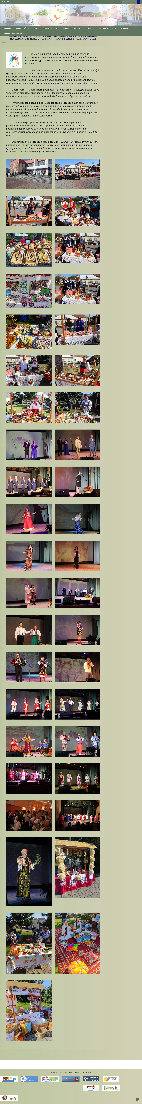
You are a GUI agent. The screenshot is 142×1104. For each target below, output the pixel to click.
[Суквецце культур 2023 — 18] (77, 519)
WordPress (63, 1072)
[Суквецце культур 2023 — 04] (29, 211)
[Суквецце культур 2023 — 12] (77, 407)
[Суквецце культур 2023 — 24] (77, 630)
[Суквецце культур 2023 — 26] (77, 667)
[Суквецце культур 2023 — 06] (77, 248)
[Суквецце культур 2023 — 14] (77, 444)
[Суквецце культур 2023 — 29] (29, 741)
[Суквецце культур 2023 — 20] (77, 556)
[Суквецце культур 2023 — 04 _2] (77, 943)
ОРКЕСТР (89, 28)
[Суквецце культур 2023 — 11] (29, 407)
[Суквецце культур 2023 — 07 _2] (29, 331)
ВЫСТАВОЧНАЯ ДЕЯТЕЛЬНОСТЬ (45, 28)
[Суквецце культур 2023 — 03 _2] (29, 943)
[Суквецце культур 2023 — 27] (29, 704)
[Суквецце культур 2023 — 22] (77, 593)
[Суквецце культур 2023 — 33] (29, 815)
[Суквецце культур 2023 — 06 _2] (29, 290)
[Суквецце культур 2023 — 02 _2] (77, 868)
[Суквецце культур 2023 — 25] (29, 667)
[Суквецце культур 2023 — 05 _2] (29, 250)
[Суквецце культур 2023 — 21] (29, 593)
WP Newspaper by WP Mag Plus (80, 1072)
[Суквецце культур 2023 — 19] (29, 556)
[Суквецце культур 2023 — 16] (77, 482)
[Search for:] (129, 2)
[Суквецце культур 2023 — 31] (29, 778)
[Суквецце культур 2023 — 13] (29, 444)
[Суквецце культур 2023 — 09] (29, 370)
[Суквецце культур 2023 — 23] (29, 630)
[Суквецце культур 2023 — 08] (77, 329)
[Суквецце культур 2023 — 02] (29, 174)
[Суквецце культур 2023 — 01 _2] (29, 1010)
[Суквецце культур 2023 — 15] (29, 482)
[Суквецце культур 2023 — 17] (29, 519)
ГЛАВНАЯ (7, 28)
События (4, 42)
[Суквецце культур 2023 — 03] (77, 174)
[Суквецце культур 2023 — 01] (29, 871)
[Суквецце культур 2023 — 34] (77, 815)
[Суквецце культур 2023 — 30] (77, 741)
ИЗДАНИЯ (124, 28)
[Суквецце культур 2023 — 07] (77, 289)
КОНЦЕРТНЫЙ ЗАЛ (22, 28)
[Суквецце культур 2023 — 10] (77, 370)
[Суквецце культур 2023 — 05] (77, 211)
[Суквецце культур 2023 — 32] (77, 778)
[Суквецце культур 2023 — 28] (77, 704)
